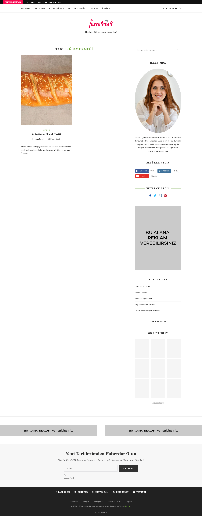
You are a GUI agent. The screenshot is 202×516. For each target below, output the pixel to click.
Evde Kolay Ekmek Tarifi (46, 134)
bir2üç (128, 506)
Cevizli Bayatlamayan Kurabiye (46, 2)
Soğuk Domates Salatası (145, 304)
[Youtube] (176, 9)
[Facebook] (163, 9)
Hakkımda (40, 8)
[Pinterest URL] (142, 348)
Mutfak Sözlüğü (76, 8)
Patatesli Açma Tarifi (143, 298)
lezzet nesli (39, 139)
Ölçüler (94, 8)
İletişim (106, 8)
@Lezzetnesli (158, 402)
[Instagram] (170, 9)
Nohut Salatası (141, 292)
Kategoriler (55, 8)
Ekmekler (46, 130)
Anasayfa (26, 8)
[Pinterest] (173, 9)
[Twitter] (167, 9)
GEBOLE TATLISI (142, 286)
